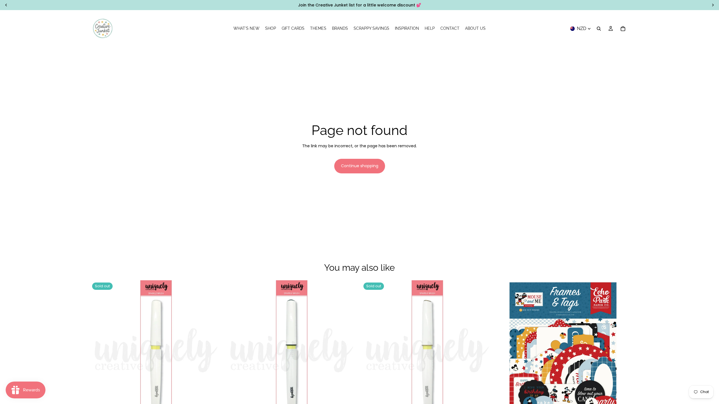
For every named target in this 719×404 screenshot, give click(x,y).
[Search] (599, 28)
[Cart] (623, 28)
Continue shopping (359, 166)
